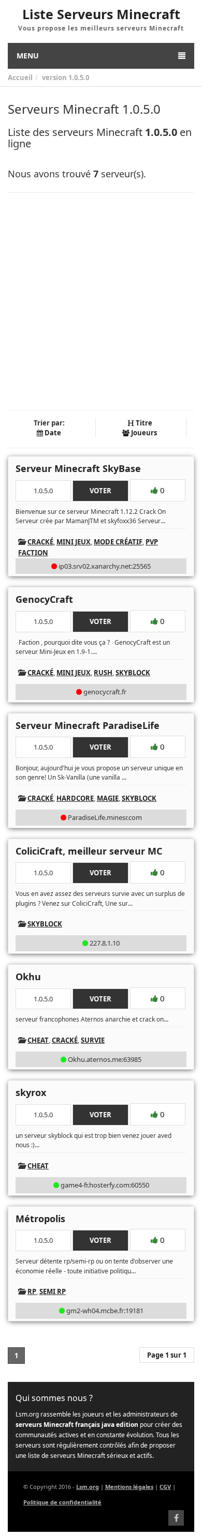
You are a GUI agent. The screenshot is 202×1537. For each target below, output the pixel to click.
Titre (143, 423)
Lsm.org (87, 1486)
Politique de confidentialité (62, 1502)
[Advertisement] (101, 301)
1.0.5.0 (78, 77)
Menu (28, 55)
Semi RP (52, 1291)
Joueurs (143, 432)
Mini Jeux (73, 541)
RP (31, 1291)
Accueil (20, 77)
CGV (165, 1486)
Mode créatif (118, 541)
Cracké (40, 541)
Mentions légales (129, 1486)
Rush (103, 672)
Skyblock (133, 672)
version (54, 77)
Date (52, 432)
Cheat (38, 1040)
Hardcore (75, 798)
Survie (93, 1040)
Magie (108, 798)
